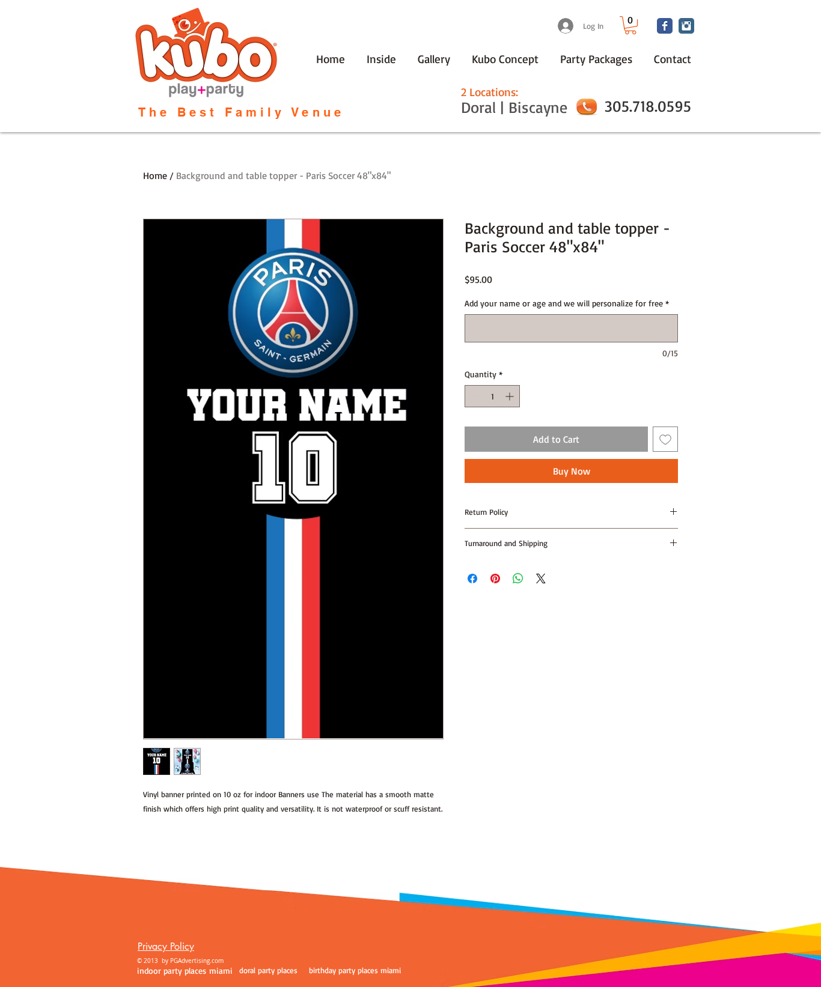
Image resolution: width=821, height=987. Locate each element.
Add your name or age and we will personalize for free (567, 303)
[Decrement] (473, 396)
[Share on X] (541, 578)
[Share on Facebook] (472, 578)
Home (155, 175)
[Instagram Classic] (686, 26)
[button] (630, 25)
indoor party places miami (185, 970)
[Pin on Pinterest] (495, 578)
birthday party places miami (355, 970)
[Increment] (510, 396)
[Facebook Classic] (665, 26)
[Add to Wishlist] (665, 439)
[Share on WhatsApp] (518, 578)
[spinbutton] (492, 396)
